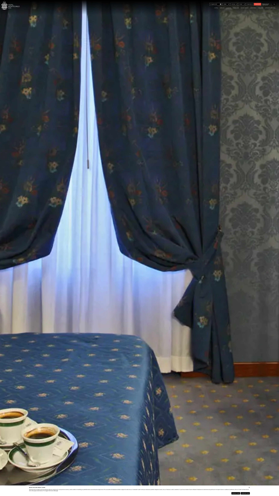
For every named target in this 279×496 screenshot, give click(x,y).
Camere (228, 8)
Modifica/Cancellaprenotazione (265, 4)
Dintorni (253, 8)
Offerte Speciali (270, 8)
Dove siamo (244, 8)
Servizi (222, 8)
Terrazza (236, 8)
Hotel (216, 8)
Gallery (260, 8)
